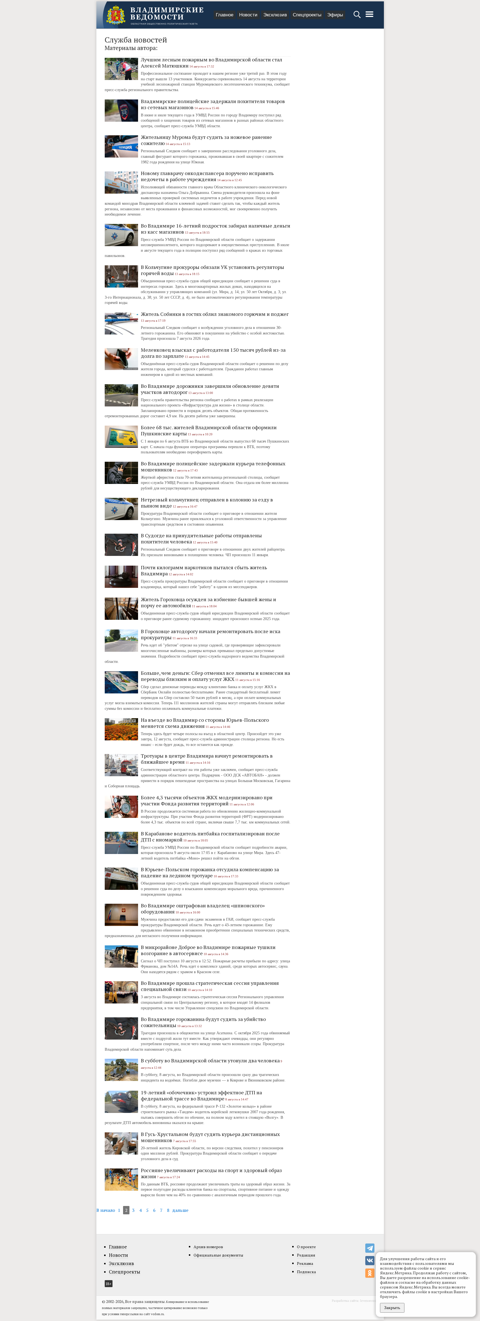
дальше (180, 1210)
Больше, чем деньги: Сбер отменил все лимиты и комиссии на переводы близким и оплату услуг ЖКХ (215, 676)
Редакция (306, 1255)
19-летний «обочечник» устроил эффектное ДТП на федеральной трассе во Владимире (201, 1095)
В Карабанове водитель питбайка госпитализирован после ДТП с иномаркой (210, 836)
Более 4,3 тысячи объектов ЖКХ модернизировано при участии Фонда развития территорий (206, 800)
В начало (105, 1210)
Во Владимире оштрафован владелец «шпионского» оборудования (203, 908)
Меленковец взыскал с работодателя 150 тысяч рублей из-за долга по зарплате (213, 352)
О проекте (306, 1246)
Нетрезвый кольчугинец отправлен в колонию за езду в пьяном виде (207, 502)
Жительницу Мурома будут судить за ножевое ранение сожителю (206, 140)
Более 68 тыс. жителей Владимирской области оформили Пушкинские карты (209, 430)
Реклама (305, 1263)
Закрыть (392, 1307)
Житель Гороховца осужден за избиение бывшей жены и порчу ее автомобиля (208, 602)
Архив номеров (208, 1246)
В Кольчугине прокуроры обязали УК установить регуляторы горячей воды (212, 270)
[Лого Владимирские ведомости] (154, 15)
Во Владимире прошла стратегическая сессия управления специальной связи (210, 986)
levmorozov (369, 1300)
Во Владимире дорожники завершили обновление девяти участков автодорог (210, 389)
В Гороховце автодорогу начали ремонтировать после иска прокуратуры (210, 634)
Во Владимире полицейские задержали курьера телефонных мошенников (213, 466)
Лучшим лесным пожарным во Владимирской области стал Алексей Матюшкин (211, 62)
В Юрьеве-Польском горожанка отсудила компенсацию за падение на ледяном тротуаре (210, 872)
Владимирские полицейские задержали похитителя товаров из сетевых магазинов (213, 104)
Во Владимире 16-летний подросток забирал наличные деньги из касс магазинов (215, 228)
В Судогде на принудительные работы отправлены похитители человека (201, 538)
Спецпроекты (307, 15)
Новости (248, 15)
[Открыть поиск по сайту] (357, 17)
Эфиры (335, 15)
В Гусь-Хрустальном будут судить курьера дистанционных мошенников (210, 1137)
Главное (224, 15)
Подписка (306, 1271)
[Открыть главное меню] (369, 17)
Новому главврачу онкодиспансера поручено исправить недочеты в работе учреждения (207, 176)
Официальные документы (218, 1255)
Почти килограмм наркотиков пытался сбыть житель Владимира (204, 570)
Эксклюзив (275, 15)
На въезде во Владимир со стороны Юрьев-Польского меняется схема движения (205, 722)
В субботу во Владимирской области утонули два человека (210, 1060)
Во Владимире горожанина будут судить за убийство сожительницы (203, 1022)
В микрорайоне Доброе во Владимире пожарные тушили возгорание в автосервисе (208, 950)
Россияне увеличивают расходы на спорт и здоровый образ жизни (211, 1173)
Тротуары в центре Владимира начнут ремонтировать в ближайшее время (207, 758)
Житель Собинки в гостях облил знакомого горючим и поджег (215, 314)
